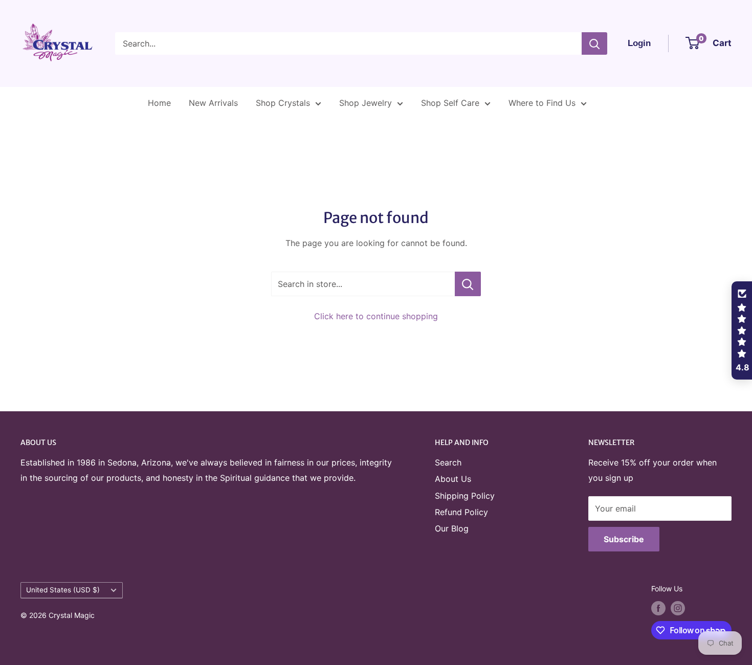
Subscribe (624, 539)
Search (448, 462)
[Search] (594, 43)
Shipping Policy (465, 496)
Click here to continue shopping (376, 316)
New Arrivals (213, 103)
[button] (742, 330)
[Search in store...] (468, 284)
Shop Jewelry (365, 103)
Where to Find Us (542, 103)
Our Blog (452, 528)
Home (159, 103)
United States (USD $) (63, 590)
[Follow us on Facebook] (658, 608)
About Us (453, 479)
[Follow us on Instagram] (678, 608)
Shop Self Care (450, 103)
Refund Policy (461, 512)
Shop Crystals (283, 103)
